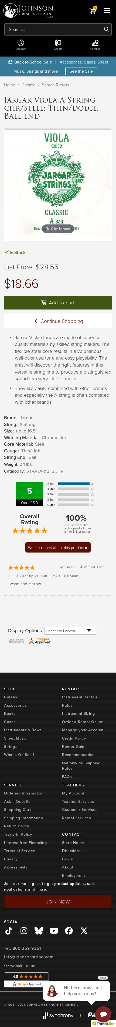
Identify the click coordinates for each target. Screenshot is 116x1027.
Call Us (58, 49)
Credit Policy (74, 738)
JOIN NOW (58, 901)
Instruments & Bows (23, 730)
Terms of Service (19, 851)
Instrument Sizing (78, 713)
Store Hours (73, 843)
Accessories (15, 705)
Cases (10, 722)
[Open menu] (107, 10)
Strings (10, 747)
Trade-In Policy (18, 834)
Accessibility (15, 867)
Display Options (25, 630)
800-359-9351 (27, 948)
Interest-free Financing (25, 843)
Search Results (55, 85)
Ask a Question (18, 801)
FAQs (67, 777)
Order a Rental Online (82, 722)
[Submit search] (107, 29)
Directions (71, 851)
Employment (73, 875)
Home (9, 85)
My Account (73, 793)
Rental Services (76, 818)
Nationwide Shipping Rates (81, 766)
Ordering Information (23, 793)
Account (21, 49)
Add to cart (61, 302)
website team (22, 966)
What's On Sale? (19, 755)
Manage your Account (83, 730)
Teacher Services (78, 801)
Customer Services (79, 810)
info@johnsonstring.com (29, 957)
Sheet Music (15, 738)
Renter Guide (74, 747)
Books (10, 713)
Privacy (11, 859)
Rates (67, 705)
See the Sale (81, 71)
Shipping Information (23, 818)
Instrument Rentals (80, 697)
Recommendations (79, 755)
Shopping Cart (17, 810)
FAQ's (67, 859)
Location (95, 49)
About (67, 867)
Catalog (29, 85)
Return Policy (16, 826)
